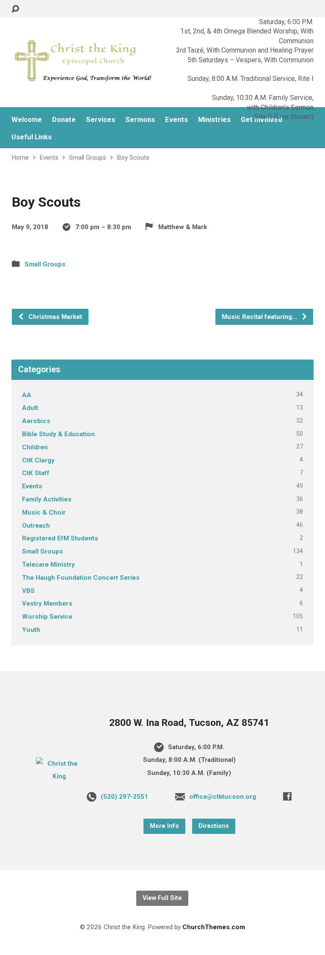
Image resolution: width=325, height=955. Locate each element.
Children (35, 447)
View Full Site (162, 898)
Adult (30, 408)
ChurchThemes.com (213, 927)
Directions (213, 826)
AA (26, 395)
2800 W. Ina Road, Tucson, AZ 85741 (189, 722)
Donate (64, 119)
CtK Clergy (38, 460)
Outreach (36, 525)
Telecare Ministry (48, 564)
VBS (28, 591)
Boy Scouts (133, 157)
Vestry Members (47, 603)
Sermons (140, 119)
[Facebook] (287, 796)
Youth (31, 630)
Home (20, 157)
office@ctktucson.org (222, 796)
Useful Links (31, 137)
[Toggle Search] (15, 9)
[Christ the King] (59, 776)
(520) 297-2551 (124, 796)
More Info (164, 826)
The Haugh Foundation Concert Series (81, 577)
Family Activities (47, 499)
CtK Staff (36, 473)
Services (100, 119)
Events (48, 157)
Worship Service (47, 616)
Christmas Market (54, 317)
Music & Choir (44, 512)
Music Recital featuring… (260, 317)
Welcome (26, 119)
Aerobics (36, 421)
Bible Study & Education (58, 434)
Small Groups (87, 157)
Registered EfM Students (60, 538)
